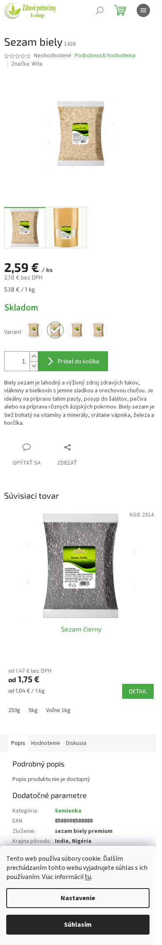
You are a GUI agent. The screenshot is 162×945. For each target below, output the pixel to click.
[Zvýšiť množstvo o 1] (33, 356)
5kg (33, 710)
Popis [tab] (18, 743)
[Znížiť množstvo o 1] (33, 366)
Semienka (68, 811)
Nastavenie (78, 898)
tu (88, 876)
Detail (138, 691)
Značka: (26, 64)
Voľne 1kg (58, 710)
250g (14, 710)
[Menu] (143, 10)
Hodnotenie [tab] (45, 743)
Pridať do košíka (78, 361)
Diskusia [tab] (76, 743)
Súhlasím (78, 924)
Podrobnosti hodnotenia (105, 56)
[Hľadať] (99, 10)
